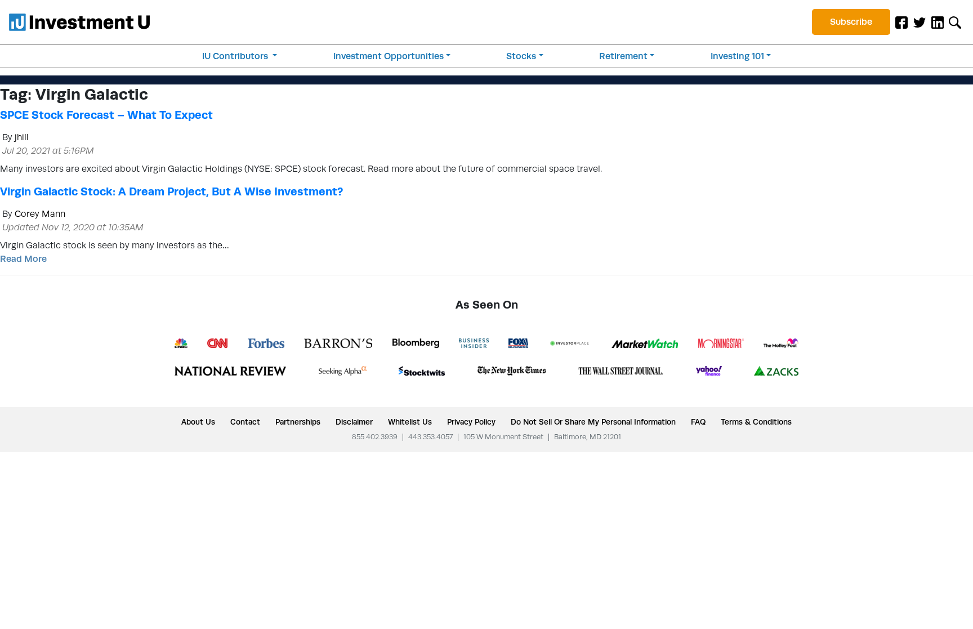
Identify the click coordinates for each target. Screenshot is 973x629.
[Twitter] (919, 22)
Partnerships (297, 421)
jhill (22, 137)
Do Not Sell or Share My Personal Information (593, 421)
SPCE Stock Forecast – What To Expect (106, 115)
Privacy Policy (471, 421)
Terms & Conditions (756, 421)
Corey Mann (40, 213)
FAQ (698, 421)
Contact (245, 421)
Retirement (623, 56)
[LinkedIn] (937, 22)
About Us (198, 421)
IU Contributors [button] (236, 56)
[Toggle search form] (955, 22)
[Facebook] (901, 22)
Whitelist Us (410, 421)
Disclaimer (354, 421)
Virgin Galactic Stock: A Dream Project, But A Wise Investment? (171, 191)
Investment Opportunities (388, 56)
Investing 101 (737, 56)
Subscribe (851, 21)
